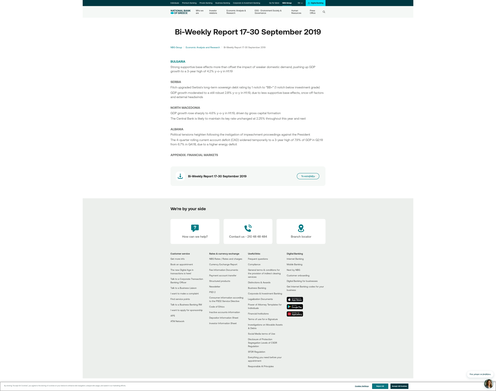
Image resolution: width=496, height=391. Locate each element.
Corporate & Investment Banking (246, 3)
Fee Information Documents (223, 270)
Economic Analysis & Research (236, 11)
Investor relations (213, 11)
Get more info (178, 258)
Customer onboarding (298, 275)
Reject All (380, 386)
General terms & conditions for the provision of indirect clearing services (264, 273)
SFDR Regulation (256, 351)
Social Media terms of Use (261, 333)
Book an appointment (182, 264)
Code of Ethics (216, 306)
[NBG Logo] (181, 12)
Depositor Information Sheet (223, 317)
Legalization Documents (260, 299)
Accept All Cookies (399, 386)
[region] (248, 386)
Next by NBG (293, 270)
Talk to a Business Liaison (184, 288)
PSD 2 (212, 292)
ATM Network (177, 321)
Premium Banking (189, 3)
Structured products (219, 281)
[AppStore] (296, 299)
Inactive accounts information (224, 312)
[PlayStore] (296, 306)
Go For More (274, 3)
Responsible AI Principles (261, 366)
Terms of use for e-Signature (263, 319)
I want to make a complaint (185, 293)
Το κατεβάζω (308, 176)
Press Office (313, 11)
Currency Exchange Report (223, 264)
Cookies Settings (362, 386)
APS (173, 315)
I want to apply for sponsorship (187, 310)
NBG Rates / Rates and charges (225, 258)
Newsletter (214, 286)
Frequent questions (258, 258)
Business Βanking (257, 288)
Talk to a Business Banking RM (186, 304)
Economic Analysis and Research (203, 47)
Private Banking (206, 3)
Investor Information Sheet (223, 323)
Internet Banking (295, 258)
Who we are (200, 11)
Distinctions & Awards (259, 282)
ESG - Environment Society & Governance (268, 11)
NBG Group (287, 3)
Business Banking (222, 3)
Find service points (180, 299)
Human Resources (296, 11)
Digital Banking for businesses (302, 281)
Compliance (254, 264)
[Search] (324, 11)
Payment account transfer (222, 275)
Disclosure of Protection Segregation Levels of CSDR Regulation (262, 342)
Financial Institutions (258, 313)
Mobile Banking (294, 264)
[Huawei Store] (296, 314)
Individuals (175, 3)
